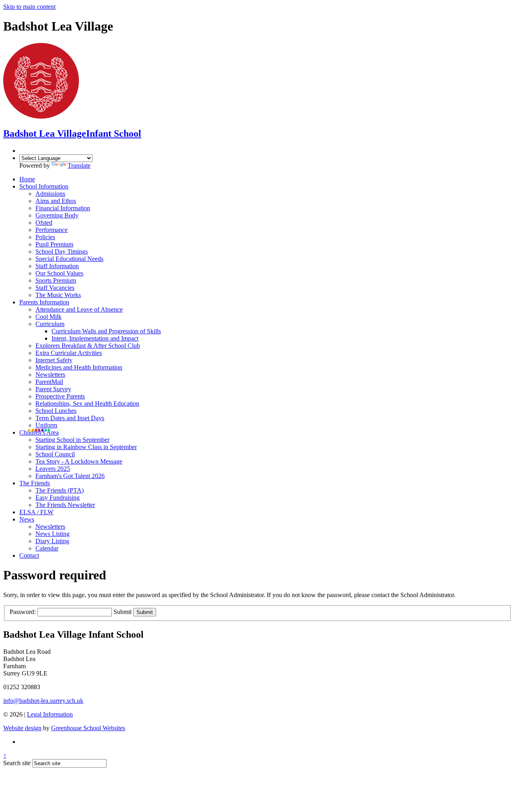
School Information (43, 186)
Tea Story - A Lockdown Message (78, 461)
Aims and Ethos (55, 200)
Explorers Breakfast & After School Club (87, 345)
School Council (55, 454)
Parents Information (44, 302)
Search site (17, 763)
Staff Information (57, 266)
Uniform (46, 425)
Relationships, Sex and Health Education (87, 403)
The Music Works (58, 295)
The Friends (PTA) (59, 490)
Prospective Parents (60, 396)
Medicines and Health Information (78, 367)
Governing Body (56, 215)
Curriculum (49, 323)
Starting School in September (72, 439)
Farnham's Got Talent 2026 (70, 475)
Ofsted (43, 222)
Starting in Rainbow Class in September (86, 446)
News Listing (52, 533)
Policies (45, 237)
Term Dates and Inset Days (69, 418)
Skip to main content (29, 6)
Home (27, 179)
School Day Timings (61, 251)
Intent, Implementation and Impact (95, 338)
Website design (22, 728)
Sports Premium (55, 280)
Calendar (46, 548)
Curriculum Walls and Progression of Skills (106, 331)
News (26, 519)
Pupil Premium (54, 244)
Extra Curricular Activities (68, 352)
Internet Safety (53, 360)
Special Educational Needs (69, 258)
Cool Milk (48, 316)
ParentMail (49, 381)
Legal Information (50, 714)
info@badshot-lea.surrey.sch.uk (43, 700)
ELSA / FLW (36, 512)
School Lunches (55, 410)
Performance (51, 229)
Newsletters (50, 374)
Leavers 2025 (52, 468)
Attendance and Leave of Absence (79, 309)
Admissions (50, 193)
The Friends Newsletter (65, 504)
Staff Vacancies (54, 287)
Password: (23, 611)
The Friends (34, 483)
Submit (122, 611)
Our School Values (59, 273)
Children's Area (39, 432)
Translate (79, 165)
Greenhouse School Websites (88, 728)
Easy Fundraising (57, 497)
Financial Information (62, 208)
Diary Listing (52, 541)
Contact (29, 555)
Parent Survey (53, 389)
